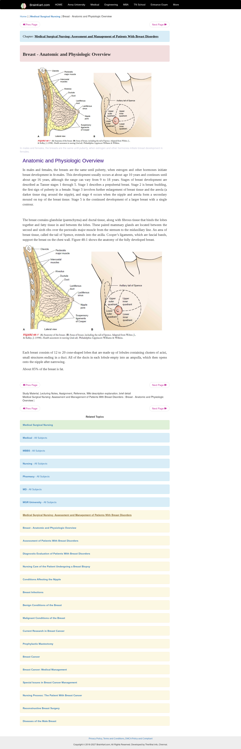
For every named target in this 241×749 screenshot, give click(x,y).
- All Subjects (35, 437)
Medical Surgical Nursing (45, 16)
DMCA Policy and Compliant (138, 738)
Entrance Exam (159, 4)
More (176, 4)
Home (23, 16)
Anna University (76, 4)
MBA (125, 4)
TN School (139, 4)
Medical (95, 4)
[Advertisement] (198, 67)
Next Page (158, 24)
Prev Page (31, 24)
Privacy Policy (95, 738)
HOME (58, 4)
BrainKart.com (40, 5)
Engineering (111, 4)
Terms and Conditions (113, 738)
